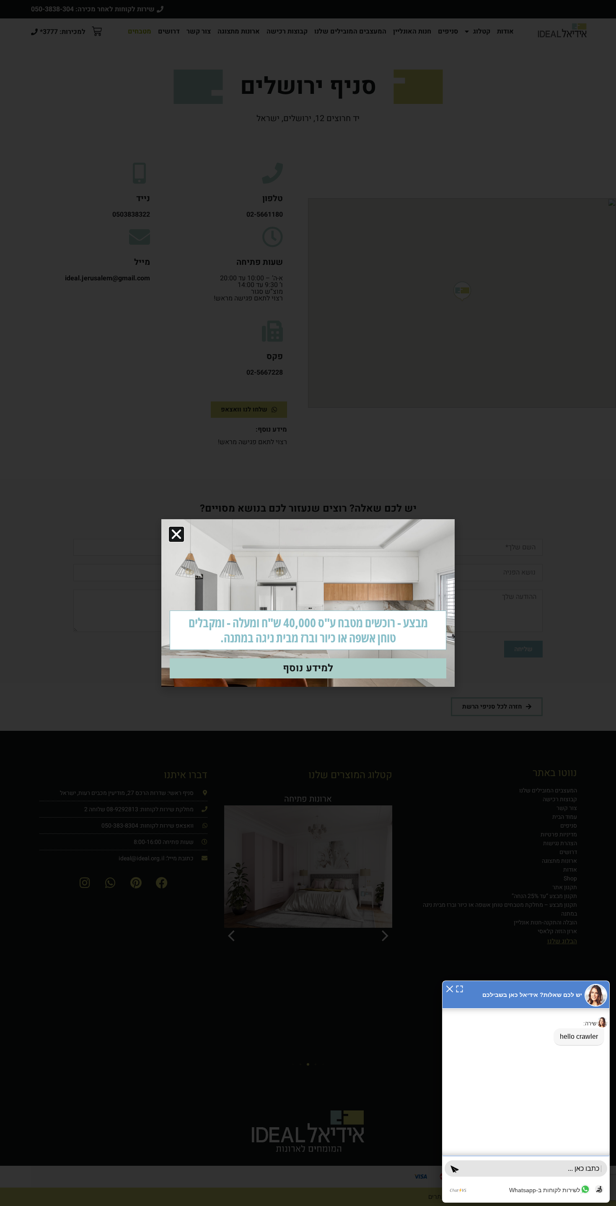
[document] (308, 603)
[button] (449, 988)
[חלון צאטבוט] (526, 1092)
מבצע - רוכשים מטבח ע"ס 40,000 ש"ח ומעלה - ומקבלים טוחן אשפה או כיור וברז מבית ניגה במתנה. (308, 630)
